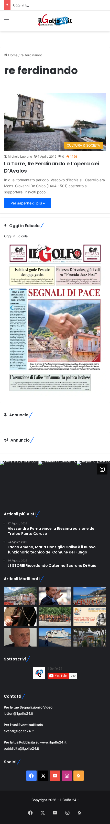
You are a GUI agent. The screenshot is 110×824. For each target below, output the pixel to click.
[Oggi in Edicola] (55, 395)
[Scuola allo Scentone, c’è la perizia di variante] (89, 637)
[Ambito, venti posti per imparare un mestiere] (20, 616)
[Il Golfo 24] (55, 21)
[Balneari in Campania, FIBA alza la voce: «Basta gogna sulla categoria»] (89, 596)
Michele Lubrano (20, 156)
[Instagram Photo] (19, 480)
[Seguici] (102, 469)
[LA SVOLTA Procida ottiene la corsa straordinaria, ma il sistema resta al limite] (55, 637)
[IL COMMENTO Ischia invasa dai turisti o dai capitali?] (20, 637)
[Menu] (6, 23)
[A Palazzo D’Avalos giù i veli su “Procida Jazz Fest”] (89, 616)
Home (12, 55)
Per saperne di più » (27, 203)
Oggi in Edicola (25, 5)
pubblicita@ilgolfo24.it (21, 748)
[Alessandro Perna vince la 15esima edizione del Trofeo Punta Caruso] (55, 616)
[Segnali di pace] (20, 596)
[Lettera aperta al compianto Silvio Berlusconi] (55, 596)
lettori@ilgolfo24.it (18, 713)
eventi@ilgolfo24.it (19, 731)
